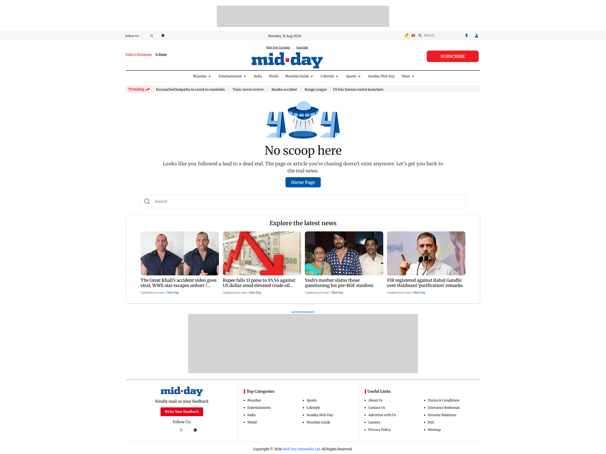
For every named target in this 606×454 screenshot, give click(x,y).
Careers (374, 422)
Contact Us (376, 408)
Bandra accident (284, 89)
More (406, 76)
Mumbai (200, 76)
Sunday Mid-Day (381, 76)
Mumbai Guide (297, 76)
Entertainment (230, 76)
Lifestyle (327, 76)
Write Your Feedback (182, 412)
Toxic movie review (248, 89)
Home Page (303, 182)
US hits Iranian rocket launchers (358, 89)
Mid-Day (173, 292)
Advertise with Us (382, 415)
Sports (351, 76)
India (258, 76)
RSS (431, 422)
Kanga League (316, 89)
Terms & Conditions (443, 400)
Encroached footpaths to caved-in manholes (190, 89)
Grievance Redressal (443, 408)
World (273, 76)
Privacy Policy (379, 430)
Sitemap (434, 430)
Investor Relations (442, 415)
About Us (375, 400)
